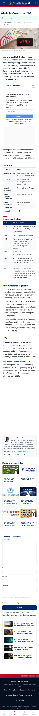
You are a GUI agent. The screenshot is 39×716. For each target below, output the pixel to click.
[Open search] (36, 3)
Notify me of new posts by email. (12, 603)
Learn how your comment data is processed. (19, 615)
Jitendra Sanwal (7, 22)
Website (5, 585)
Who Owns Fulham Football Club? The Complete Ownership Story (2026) (23, 648)
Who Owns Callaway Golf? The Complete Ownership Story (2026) (23, 656)
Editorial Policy (18, 695)
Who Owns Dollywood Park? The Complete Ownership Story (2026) (23, 632)
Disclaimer (23, 690)
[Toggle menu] (3, 3)
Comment (6, 540)
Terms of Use (28, 695)
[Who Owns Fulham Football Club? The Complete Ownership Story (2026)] (8, 648)
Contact (30, 708)
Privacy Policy (13, 690)
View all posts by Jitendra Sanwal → (17, 455)
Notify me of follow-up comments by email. (16, 597)
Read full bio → (23, 451)
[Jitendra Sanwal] (7, 439)
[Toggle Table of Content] (32, 86)
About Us (9, 695)
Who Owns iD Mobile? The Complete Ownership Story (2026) (23, 640)
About (8, 708)
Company (3, 10)
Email (4, 576)
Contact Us (32, 690)
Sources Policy (19, 700)
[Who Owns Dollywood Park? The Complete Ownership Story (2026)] (8, 632)
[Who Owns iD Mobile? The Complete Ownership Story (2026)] (8, 640)
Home (6, 690)
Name (4, 568)
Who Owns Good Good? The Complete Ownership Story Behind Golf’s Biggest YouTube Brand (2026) (23, 624)
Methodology (14, 708)
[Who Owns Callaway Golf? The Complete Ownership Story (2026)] (8, 656)
